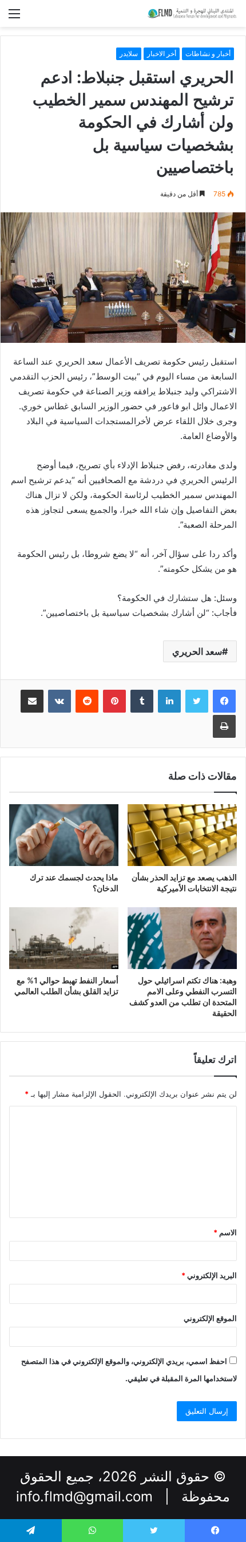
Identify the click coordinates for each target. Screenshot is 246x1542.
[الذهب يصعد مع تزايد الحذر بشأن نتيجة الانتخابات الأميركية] (182, 835)
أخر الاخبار (161, 53)
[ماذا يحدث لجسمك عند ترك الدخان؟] (63, 834)
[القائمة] (14, 17)
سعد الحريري (197, 651)
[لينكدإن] (169, 701)
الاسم (225, 1232)
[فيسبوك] (224, 701)
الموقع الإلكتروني (210, 1318)
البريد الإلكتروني (209, 1275)
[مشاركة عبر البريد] (32, 701)
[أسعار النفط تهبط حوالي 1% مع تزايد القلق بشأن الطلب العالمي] (63, 938)
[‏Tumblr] (141, 701)
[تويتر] (196, 701)
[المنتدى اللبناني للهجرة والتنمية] (191, 13)
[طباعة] (224, 726)
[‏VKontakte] (59, 701)
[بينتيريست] (114, 701)
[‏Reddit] (87, 701)
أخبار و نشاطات (208, 53)
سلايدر (129, 53)
